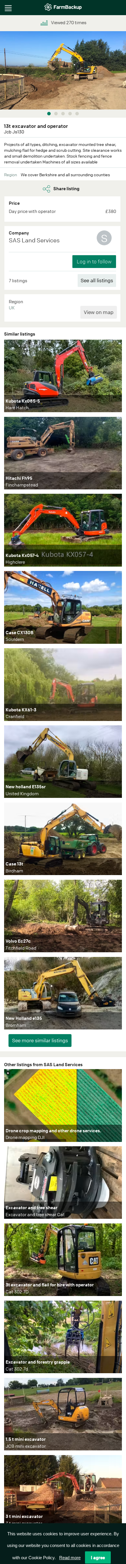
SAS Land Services (34, 240)
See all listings (97, 280)
